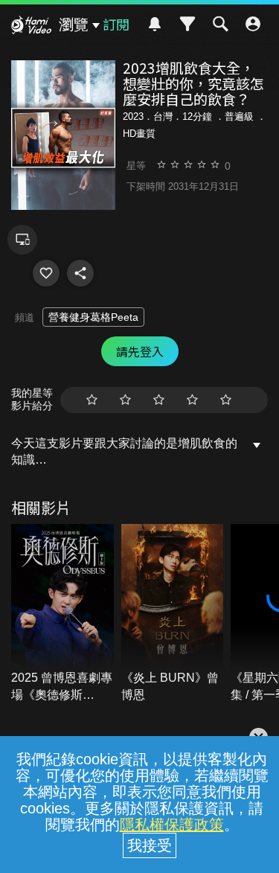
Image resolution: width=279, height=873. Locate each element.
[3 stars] (159, 400)
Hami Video (31, 26)
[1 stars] (92, 400)
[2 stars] (125, 400)
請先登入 (140, 351)
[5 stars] (226, 400)
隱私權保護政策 (172, 824)
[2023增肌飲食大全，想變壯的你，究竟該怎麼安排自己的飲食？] (46, 273)
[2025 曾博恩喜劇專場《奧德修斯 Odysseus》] (62, 613)
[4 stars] (192, 400)
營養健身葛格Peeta (93, 317)
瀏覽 (74, 24)
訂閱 (116, 23)
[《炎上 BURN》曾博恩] (172, 613)
